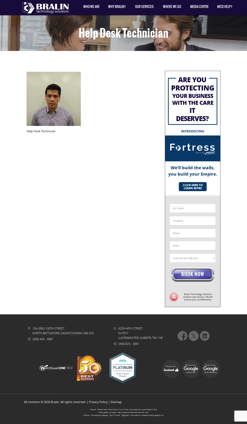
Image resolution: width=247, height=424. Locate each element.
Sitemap (116, 402)
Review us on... (171, 366)
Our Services (144, 6)
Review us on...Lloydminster (190, 368)
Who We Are (91, 6)
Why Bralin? (117, 6)
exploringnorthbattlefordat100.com (133, 412)
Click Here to (193, 186)
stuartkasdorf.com (149, 409)
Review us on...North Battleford (210, 368)
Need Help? (224, 6)
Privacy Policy (98, 402)
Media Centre (199, 6)
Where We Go (172, 6)
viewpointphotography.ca (152, 415)
